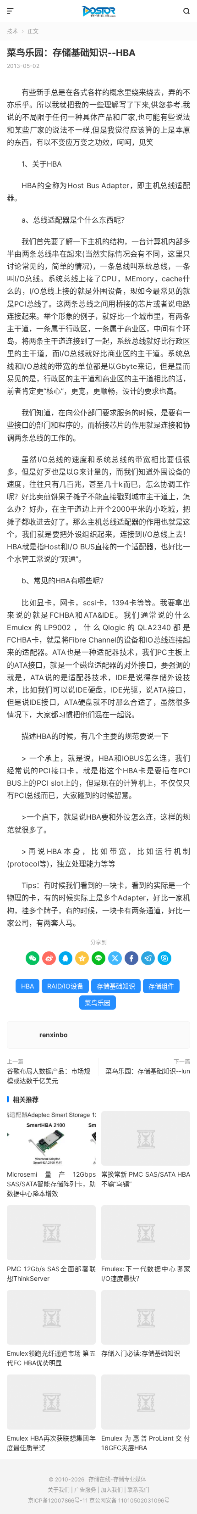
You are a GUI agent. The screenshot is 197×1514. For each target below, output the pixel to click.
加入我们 (112, 1489)
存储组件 (161, 986)
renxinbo (53, 1035)
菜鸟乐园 (97, 1002)
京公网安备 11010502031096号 (129, 1500)
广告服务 (85, 1489)
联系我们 (138, 1489)
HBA (27, 986)
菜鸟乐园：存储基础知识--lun (147, 1071)
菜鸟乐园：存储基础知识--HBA (71, 52)
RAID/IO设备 (65, 986)
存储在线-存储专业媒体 (98, 11)
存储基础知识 (116, 986)
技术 (12, 31)
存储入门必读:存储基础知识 (140, 1353)
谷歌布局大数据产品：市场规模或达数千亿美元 (48, 1075)
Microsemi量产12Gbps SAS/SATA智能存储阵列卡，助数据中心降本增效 (51, 1183)
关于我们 (59, 1489)
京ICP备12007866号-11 (58, 1500)
